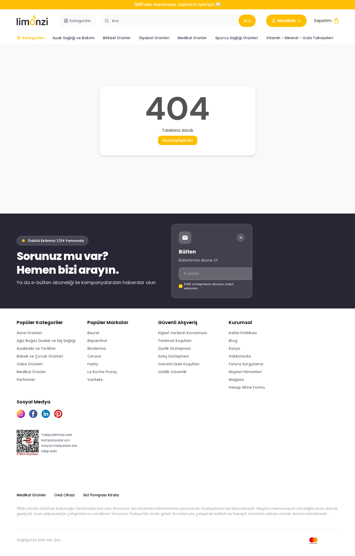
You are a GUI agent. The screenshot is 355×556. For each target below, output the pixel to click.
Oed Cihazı (64, 495)
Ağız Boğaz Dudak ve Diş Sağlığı (46, 340)
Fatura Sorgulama (246, 364)
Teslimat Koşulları (175, 340)
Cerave (94, 356)
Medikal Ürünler (31, 371)
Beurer (93, 332)
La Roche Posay (102, 371)
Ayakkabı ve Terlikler (36, 348)
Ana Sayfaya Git (177, 140)
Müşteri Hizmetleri (245, 371)
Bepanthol (97, 340)
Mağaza (236, 379)
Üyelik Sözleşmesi (174, 348)
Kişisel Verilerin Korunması (182, 332)
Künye (234, 348)
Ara (247, 20)
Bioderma (96, 348)
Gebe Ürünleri (30, 364)
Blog (233, 340)
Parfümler (26, 379)
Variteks (95, 379)
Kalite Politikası (243, 332)
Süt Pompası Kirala (101, 495)
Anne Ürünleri (29, 332)
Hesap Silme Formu (247, 387)
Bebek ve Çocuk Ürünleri (40, 356)
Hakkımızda (240, 356)
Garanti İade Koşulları (179, 364)
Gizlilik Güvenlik (172, 371)
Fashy (92, 364)
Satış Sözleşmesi (173, 356)
